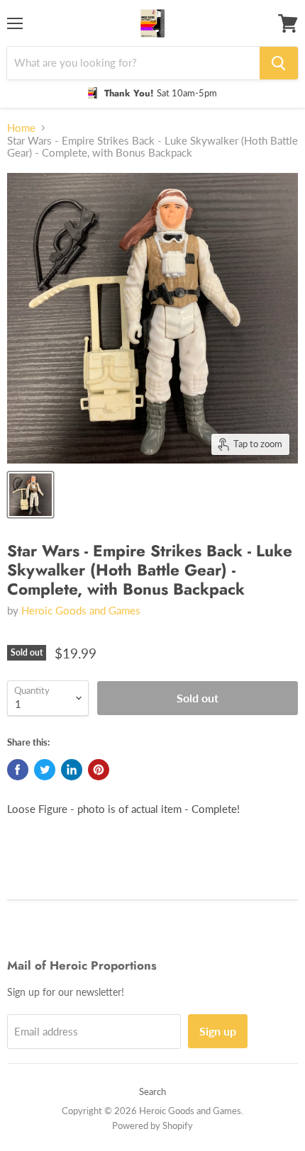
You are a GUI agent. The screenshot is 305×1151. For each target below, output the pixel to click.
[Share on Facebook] (17, 769)
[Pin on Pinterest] (98, 769)
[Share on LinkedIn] (71, 769)
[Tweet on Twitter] (44, 769)
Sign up (217, 1031)
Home (21, 128)
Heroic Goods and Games (80, 610)
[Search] (279, 63)
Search (152, 1091)
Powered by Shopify (152, 1125)
